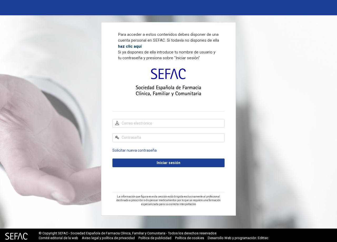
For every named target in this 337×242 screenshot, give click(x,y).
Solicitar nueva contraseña (134, 150)
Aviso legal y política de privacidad (108, 238)
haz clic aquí (130, 46)
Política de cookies (189, 238)
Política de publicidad (154, 238)
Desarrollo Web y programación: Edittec (238, 238)
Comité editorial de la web (58, 238)
